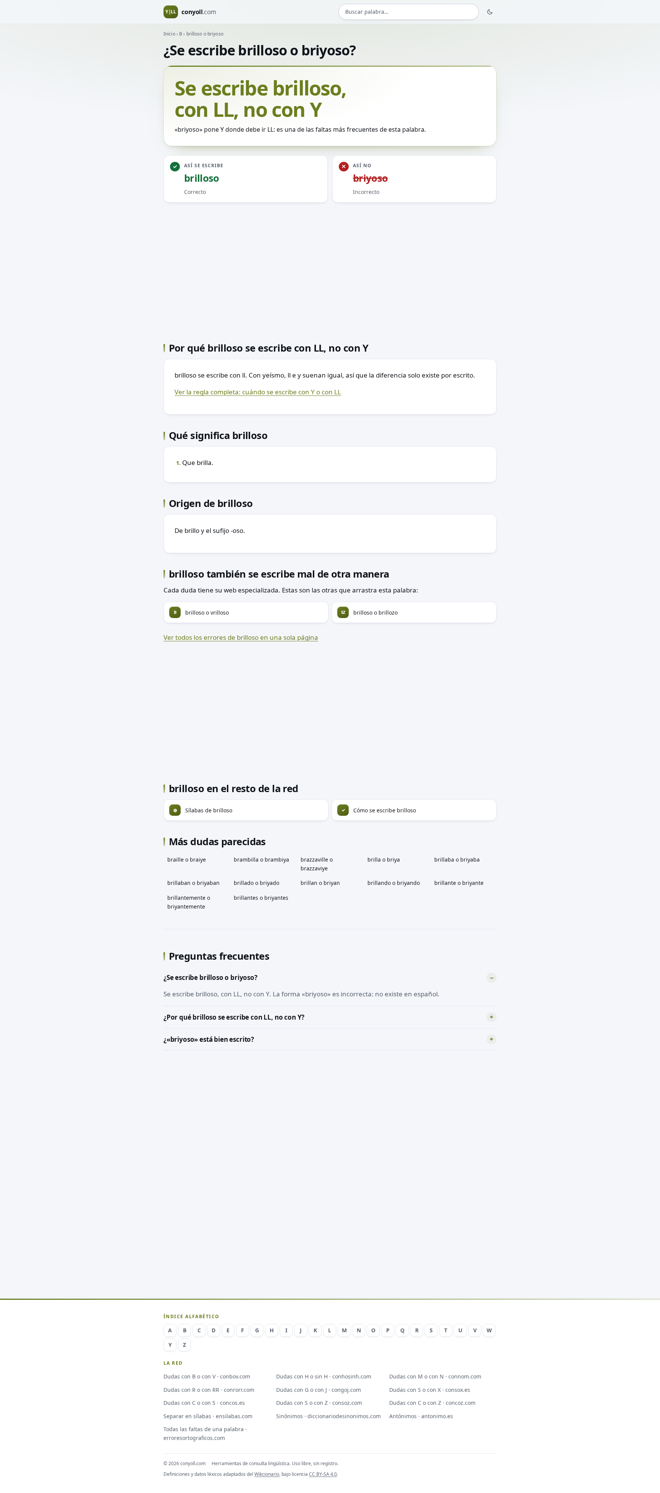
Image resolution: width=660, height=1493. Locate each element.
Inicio (169, 34)
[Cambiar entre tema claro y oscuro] (490, 11)
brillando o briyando (393, 882)
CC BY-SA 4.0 (323, 1474)
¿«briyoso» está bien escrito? (208, 1039)
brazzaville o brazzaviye (317, 864)
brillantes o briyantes (261, 897)
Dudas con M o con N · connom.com (435, 1376)
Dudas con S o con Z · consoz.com (319, 1402)
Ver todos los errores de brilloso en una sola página (240, 637)
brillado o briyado (256, 882)
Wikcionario (266, 1474)
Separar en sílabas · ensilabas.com (207, 1416)
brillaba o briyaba (457, 859)
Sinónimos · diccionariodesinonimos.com (328, 1416)
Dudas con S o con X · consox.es (429, 1389)
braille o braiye (186, 859)
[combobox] (408, 12)
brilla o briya (383, 859)
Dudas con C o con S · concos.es (204, 1402)
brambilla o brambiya (261, 859)
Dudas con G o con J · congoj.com (318, 1389)
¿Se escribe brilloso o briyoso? (210, 977)
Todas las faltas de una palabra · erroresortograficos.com (205, 1433)
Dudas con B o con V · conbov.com (206, 1376)
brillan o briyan (320, 882)
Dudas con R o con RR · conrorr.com (208, 1389)
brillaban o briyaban (193, 882)
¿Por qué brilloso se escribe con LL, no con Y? (233, 1017)
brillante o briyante (459, 882)
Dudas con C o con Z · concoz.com (432, 1402)
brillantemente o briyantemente (188, 902)
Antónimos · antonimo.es (421, 1416)
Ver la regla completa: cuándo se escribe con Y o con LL (258, 391)
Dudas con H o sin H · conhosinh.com (323, 1376)
